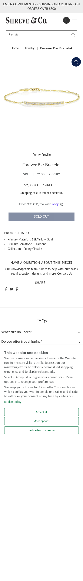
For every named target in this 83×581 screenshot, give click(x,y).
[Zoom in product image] (76, 62)
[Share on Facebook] (6, 289)
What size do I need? (16, 332)
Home (15, 48)
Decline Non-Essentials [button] (41, 430)
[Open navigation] (74, 20)
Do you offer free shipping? (21, 341)
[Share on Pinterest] (17, 289)
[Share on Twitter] (11, 289)
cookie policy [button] (12, 401)
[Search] (73, 35)
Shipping (26, 193)
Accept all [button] (41, 412)
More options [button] (41, 421)
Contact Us (64, 273)
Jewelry (29, 48)
